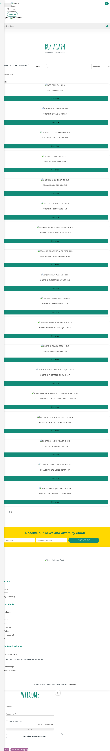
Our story (4, 589)
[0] (16, 18)
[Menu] (5, 5)
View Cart (4, 749)
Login (30, 729)
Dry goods (4, 620)
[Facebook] (53, 574)
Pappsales (72, 684)
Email (9, 707)
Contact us (11, 12)
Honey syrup (5, 627)
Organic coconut (7, 635)
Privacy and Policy (7, 597)
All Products (5, 612)
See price (55, 99)
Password (11, 714)
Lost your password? (45, 724)
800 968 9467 (11, 654)
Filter (38, 66)
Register (12, 14)
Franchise (4, 593)
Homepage (49, 52)
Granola (3, 624)
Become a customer (8, 671)
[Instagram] (57, 574)
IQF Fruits (4, 631)
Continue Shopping (19, 749)
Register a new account (34, 736)
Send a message (7, 667)
